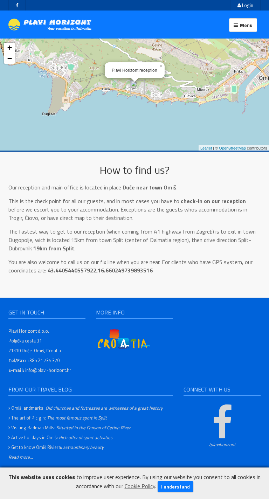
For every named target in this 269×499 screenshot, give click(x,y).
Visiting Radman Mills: (70, 427)
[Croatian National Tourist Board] (124, 338)
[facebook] (17, 5)
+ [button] (9, 47)
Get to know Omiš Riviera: (57, 447)
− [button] (9, 58)
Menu (245, 25)
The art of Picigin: (59, 417)
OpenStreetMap (232, 148)
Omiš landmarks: (87, 407)
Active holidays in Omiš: (61, 437)
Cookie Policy (140, 485)
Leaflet (206, 148)
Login (247, 5)
